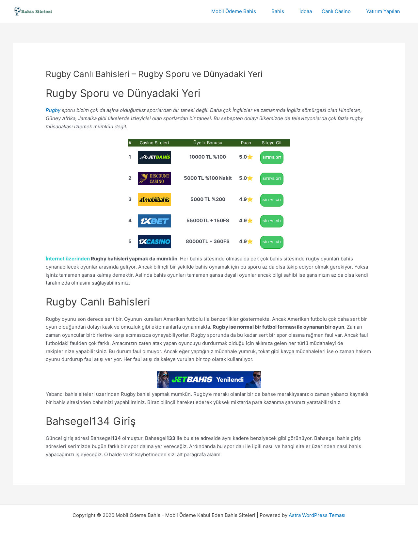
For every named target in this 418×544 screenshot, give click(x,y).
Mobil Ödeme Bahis (233, 11)
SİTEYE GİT (272, 157)
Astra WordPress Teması (317, 515)
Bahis (277, 11)
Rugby (53, 110)
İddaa (305, 11)
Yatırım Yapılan (383, 11)
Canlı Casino (336, 11)
